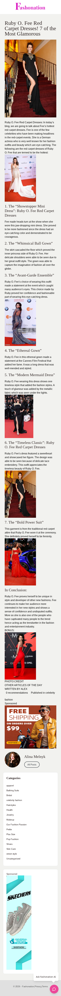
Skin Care (11, 849)
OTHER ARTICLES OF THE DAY (23, 685)
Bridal (9, 795)
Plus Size (10, 834)
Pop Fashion (12, 839)
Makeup (10, 819)
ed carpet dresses (34, 148)
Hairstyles (11, 805)
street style (11, 854)
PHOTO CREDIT (14, 681)
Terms (45, 986)
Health (9, 810)
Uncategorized (13, 858)
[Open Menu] (5, 7)
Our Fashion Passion (16, 824)
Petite (9, 829)
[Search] (55, 7)
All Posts (31, 764)
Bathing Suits (12, 790)
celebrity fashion (14, 800)
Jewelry (10, 815)
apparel (10, 785)
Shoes (9, 844)
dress (36, 381)
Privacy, (38, 986)
